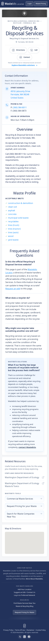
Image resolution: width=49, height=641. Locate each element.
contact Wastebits (27, 447)
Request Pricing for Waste (24, 612)
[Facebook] (29, 637)
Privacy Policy (8, 630)
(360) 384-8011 (20, 107)
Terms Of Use (20, 630)
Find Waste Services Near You (24, 603)
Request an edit (12, 288)
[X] (20, 637)
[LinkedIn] (24, 637)
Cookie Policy (41, 630)
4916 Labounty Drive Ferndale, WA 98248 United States (20, 94)
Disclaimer (30, 630)
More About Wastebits (34, 579)
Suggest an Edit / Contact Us (24, 592)
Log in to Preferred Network (24, 595)
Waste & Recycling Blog (24, 606)
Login (29, 3)
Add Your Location (24, 589)
